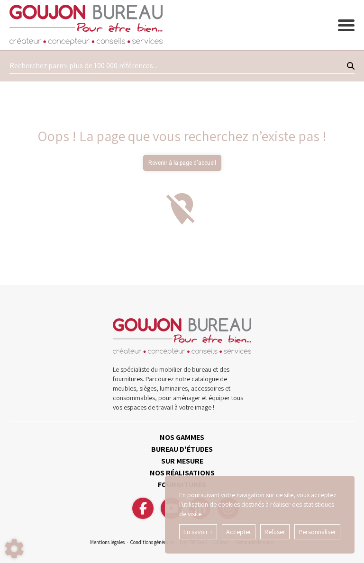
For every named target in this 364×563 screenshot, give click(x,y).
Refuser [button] (274, 531)
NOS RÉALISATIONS (182, 473)
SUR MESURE (182, 461)
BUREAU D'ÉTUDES (182, 449)
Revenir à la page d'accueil (182, 163)
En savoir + (198, 531)
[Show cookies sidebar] (14, 548)
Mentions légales (107, 542)
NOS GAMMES (182, 437)
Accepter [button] (238, 531)
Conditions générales (152, 542)
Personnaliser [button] (317, 531)
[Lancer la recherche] (351, 65)
